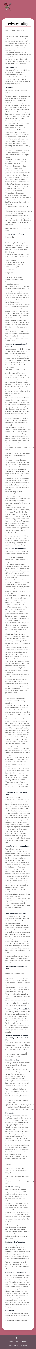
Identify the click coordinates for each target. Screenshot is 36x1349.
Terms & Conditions (21, 1341)
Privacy (11, 1341)
